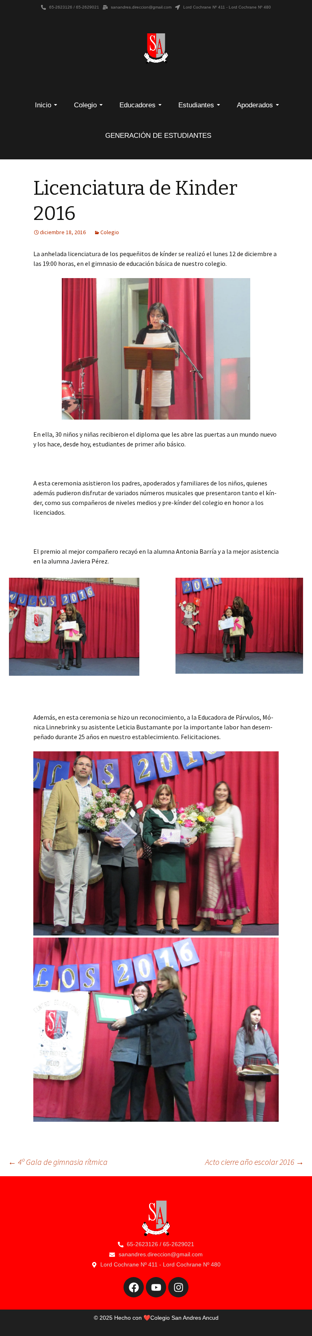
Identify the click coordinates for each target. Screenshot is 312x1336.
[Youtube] (156, 1287)
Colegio (85, 105)
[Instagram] (178, 1287)
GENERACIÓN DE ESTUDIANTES (158, 135)
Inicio (43, 105)
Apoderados (255, 105)
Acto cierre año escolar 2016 (254, 1162)
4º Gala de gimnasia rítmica (58, 1162)
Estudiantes (196, 105)
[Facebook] (134, 1287)
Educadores (137, 105)
